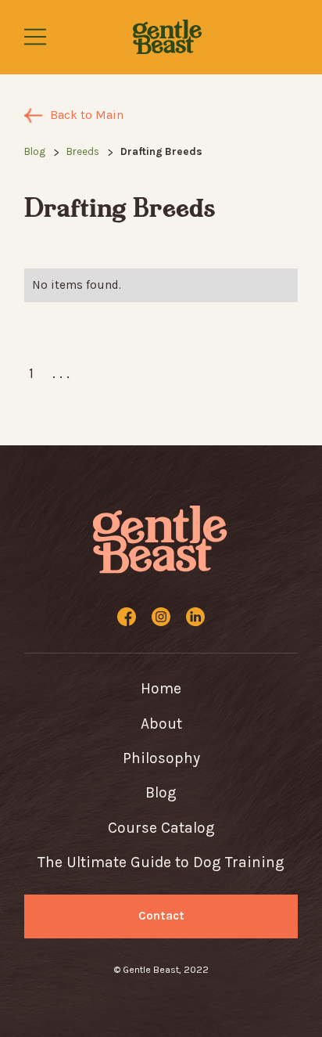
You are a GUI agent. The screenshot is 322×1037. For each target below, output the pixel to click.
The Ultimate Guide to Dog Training (161, 862)
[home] (167, 37)
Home (161, 688)
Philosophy (161, 758)
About (161, 724)
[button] (42, 37)
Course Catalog (161, 828)
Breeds (82, 151)
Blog (34, 151)
